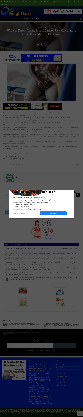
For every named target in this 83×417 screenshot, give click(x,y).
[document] (41, 208)
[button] (74, 192)
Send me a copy (53, 213)
